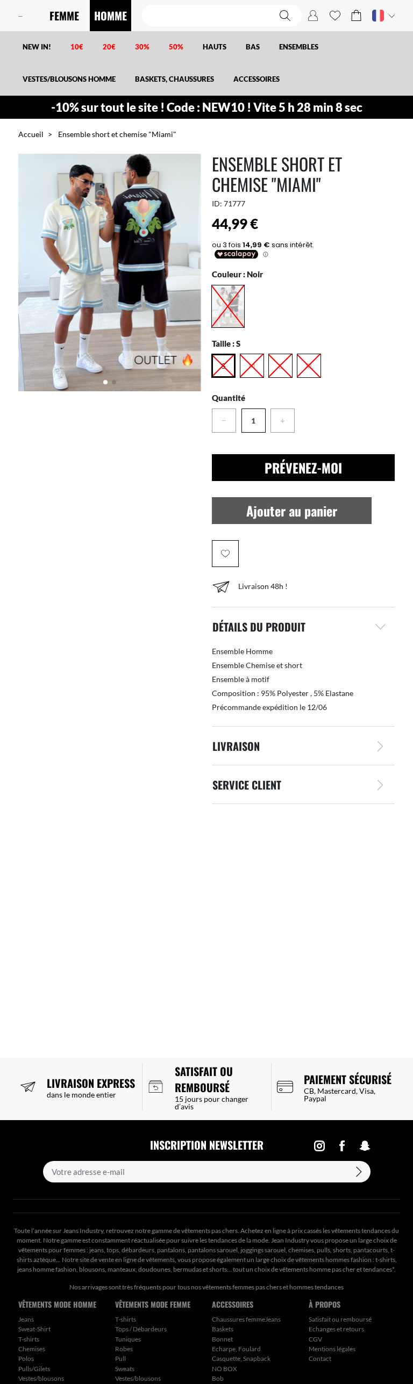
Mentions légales (332, 1349)
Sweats (124, 1369)
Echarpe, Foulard (236, 1349)
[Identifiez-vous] (313, 15)
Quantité (228, 398)
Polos (26, 1358)
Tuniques (128, 1339)
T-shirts (28, 1339)
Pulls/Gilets (34, 1369)
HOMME (110, 16)
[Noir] (228, 306)
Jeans (26, 1319)
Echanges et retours (336, 1329)
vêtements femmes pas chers (242, 1287)
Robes (124, 1349)
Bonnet (222, 1339)
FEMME (64, 16)
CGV (315, 1339)
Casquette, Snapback (241, 1358)
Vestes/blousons (41, 1378)
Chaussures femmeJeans (246, 1319)
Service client (246, 785)
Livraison (236, 746)
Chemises (31, 1349)
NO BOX (224, 1369)
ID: (217, 203)
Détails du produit (258, 627)
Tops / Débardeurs (141, 1329)
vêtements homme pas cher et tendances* (336, 1269)
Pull (120, 1358)
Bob (218, 1378)
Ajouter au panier (291, 510)
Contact (320, 1358)
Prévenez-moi (303, 467)
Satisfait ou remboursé (340, 1319)
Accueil (31, 134)
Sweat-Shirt (34, 1329)
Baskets (222, 1329)
